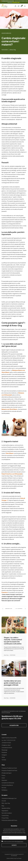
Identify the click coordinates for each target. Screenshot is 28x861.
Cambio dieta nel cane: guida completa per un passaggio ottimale (12, 683)
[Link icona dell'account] (14, 6)
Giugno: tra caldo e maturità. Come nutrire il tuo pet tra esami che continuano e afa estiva (13, 641)
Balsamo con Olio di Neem (9, 409)
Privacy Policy (20, 841)
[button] (18, 6)
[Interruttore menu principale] (24, 6)
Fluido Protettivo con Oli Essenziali (12, 474)
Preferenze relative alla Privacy (9, 820)
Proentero (5, 592)
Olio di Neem (10, 453)
